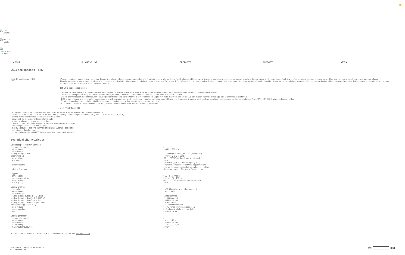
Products (185, 62)
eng (400, 5)
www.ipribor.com (83, 233)
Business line (89, 62)
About (16, 62)
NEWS (344, 62)
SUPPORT (268, 62)
